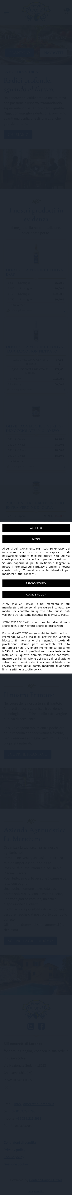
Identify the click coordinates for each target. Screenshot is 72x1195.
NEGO (36, 539)
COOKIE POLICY (36, 594)
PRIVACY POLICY (36, 583)
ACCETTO (36, 528)
